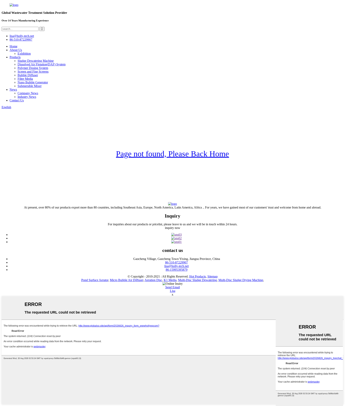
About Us (16, 50)
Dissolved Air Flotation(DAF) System (41, 64)
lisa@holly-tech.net (176, 266)
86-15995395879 (176, 269)
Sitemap (212, 276)
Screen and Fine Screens (33, 71)
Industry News (27, 96)
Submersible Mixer (30, 86)
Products (15, 57)
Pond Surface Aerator (94, 280)
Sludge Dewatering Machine (36, 60)
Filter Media (25, 78)
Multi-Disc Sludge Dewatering (197, 280)
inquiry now (172, 228)
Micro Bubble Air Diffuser (126, 280)
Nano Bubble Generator (33, 82)
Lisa (172, 291)
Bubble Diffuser (28, 75)
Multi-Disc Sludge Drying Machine (240, 280)
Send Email (172, 287)
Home (13, 46)
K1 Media (170, 280)
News (13, 89)
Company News (28, 93)
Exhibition (24, 53)
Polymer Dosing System (33, 68)
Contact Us (17, 100)
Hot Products (197, 276)
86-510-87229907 (176, 262)
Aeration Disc (153, 280)
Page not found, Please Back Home (172, 153)
